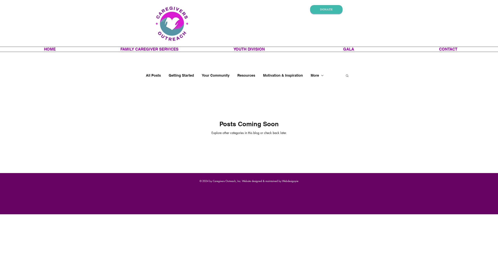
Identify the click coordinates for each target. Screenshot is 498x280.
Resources (246, 75)
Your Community (216, 75)
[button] (149, 49)
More (315, 75)
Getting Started (181, 75)
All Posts (153, 75)
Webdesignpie (290, 181)
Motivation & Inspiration (283, 75)
